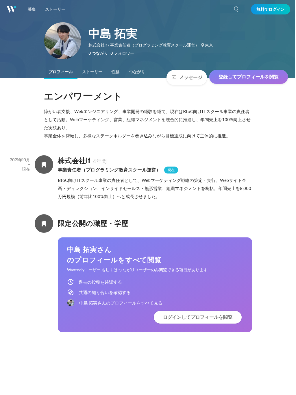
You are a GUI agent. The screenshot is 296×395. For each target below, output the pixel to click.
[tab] (60, 72)
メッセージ (190, 77)
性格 (116, 72)
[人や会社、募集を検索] (236, 9)
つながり (137, 72)
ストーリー (92, 72)
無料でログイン (270, 9)
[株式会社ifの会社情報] (44, 164)
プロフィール (61, 72)
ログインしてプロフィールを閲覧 (197, 317)
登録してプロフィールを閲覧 (249, 76)
